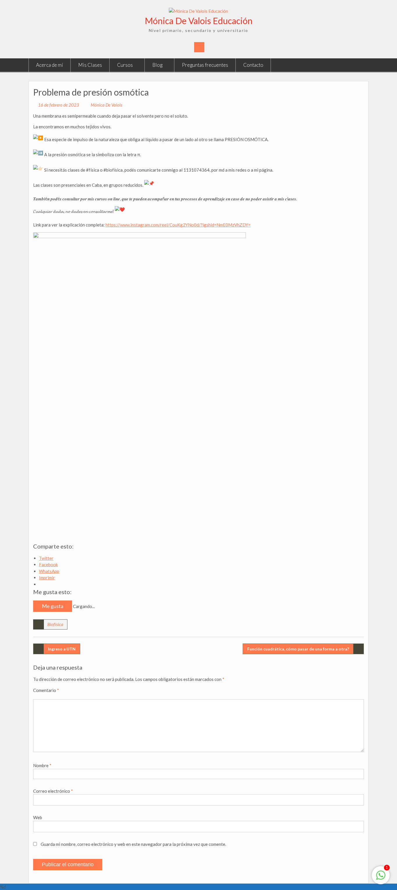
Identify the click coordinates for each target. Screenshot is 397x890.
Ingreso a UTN (62, 648)
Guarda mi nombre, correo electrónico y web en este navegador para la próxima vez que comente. (133, 844)
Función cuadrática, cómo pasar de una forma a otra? (298, 648)
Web (37, 817)
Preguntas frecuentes (205, 65)
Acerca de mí (49, 65)
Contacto (253, 65)
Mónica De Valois (106, 104)
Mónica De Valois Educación (199, 20)
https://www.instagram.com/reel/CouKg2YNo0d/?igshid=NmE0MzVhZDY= (178, 224)
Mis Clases (90, 65)
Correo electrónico (53, 791)
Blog (157, 65)
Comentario (46, 690)
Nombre (42, 765)
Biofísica (55, 624)
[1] (380, 878)
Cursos (125, 65)
